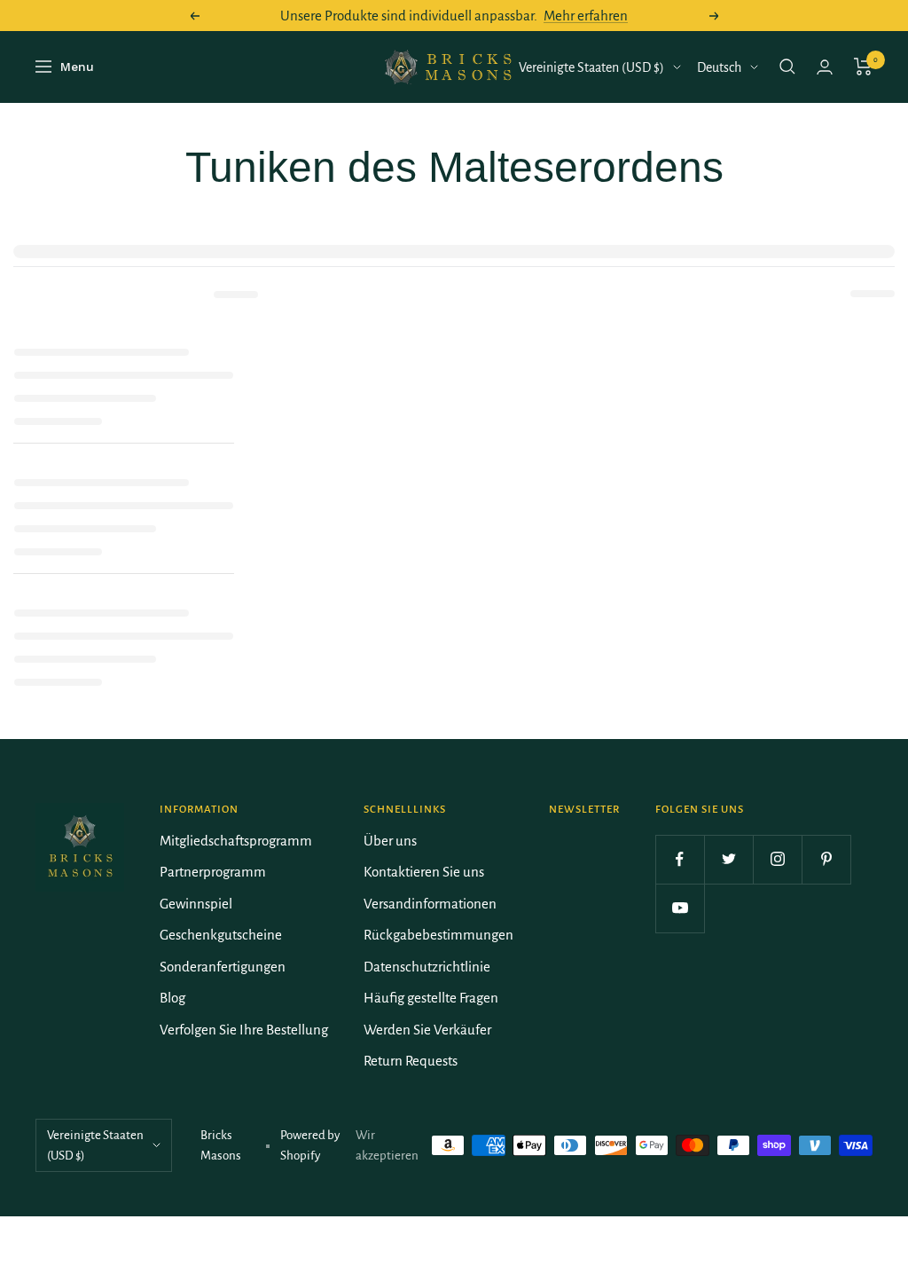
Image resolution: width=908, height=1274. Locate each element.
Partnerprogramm (213, 871)
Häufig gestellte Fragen (431, 997)
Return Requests (411, 1060)
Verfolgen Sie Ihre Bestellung (244, 1029)
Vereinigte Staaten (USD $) (591, 67)
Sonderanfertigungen (223, 966)
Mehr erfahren (586, 15)
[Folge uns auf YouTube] (679, 908)
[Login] (825, 67)
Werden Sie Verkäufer (427, 1029)
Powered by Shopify (310, 1145)
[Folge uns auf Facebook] (679, 859)
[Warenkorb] (863, 66)
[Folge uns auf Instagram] (777, 859)
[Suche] (787, 67)
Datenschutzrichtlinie (427, 966)
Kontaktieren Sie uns (424, 871)
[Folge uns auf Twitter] (728, 859)
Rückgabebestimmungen (438, 934)
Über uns (390, 840)
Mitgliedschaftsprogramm (236, 840)
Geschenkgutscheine (221, 934)
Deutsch (719, 67)
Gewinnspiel (196, 903)
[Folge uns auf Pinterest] (826, 859)
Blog (172, 997)
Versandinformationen (430, 903)
